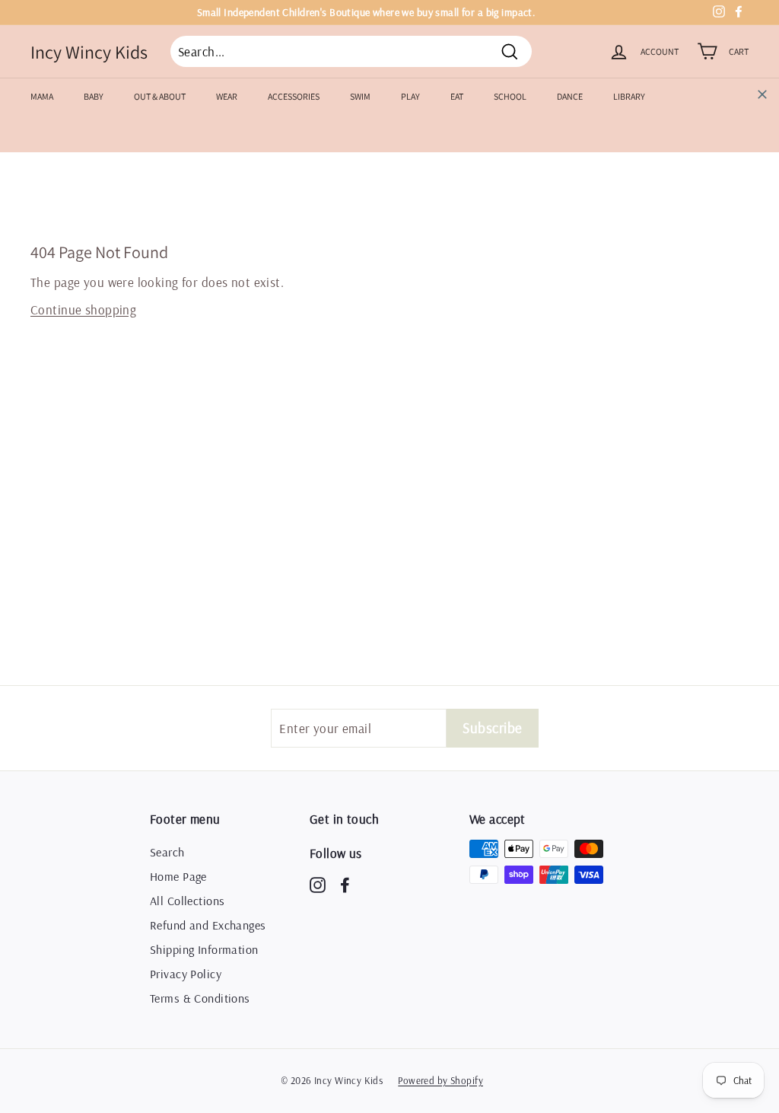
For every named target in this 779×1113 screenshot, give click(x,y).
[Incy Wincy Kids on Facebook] (345, 884)
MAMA (41, 96)
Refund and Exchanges (208, 925)
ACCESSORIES (294, 96)
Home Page (178, 876)
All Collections (187, 900)
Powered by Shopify (440, 1080)
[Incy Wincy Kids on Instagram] (318, 884)
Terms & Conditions (200, 998)
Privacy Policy (185, 973)
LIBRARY (629, 96)
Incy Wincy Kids (89, 52)
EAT (456, 96)
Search (167, 851)
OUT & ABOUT (160, 96)
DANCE (570, 96)
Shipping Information (204, 949)
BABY (93, 96)
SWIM (360, 96)
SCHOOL (510, 96)
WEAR (226, 96)
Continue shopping (83, 309)
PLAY (410, 96)
